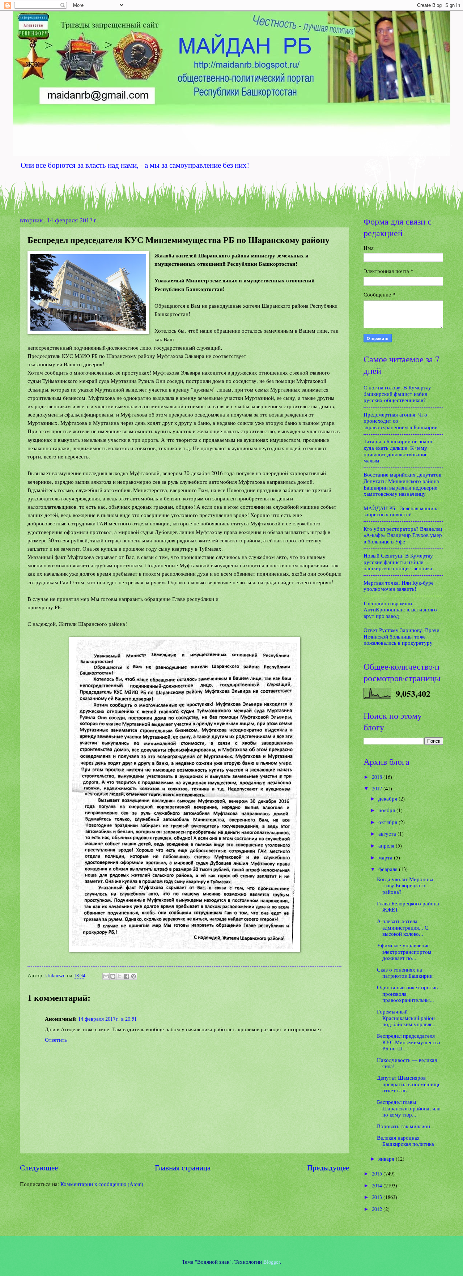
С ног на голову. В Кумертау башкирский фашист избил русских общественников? (397, 394)
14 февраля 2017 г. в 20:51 (107, 1018)
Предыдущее (328, 1167)
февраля (388, 868)
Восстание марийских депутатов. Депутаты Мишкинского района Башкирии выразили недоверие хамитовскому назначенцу (403, 484)
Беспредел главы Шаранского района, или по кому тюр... (409, 1108)
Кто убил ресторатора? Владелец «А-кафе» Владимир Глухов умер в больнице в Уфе (403, 535)
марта (386, 857)
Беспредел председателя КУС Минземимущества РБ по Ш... (408, 1042)
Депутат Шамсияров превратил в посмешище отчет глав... (409, 1084)
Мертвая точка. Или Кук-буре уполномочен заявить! (399, 586)
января (387, 1158)
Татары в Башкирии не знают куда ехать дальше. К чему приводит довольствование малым (398, 451)
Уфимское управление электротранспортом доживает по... (404, 951)
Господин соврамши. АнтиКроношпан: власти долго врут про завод (400, 609)
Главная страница (183, 1167)
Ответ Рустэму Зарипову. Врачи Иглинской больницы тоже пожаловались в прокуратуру (401, 636)
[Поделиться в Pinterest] (133, 976)
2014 (377, 1185)
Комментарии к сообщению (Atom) (101, 1183)
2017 (377, 788)
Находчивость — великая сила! (407, 1063)
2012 (377, 1208)
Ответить (56, 1039)
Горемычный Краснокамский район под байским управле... (407, 1018)
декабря (388, 798)
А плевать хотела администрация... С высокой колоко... (402, 927)
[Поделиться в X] (119, 976)
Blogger (271, 1261)
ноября (387, 810)
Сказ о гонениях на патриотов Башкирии (405, 973)
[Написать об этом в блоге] (112, 976)
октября (388, 821)
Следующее (39, 1167)
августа (388, 833)
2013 (377, 1196)
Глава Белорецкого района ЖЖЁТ (408, 906)
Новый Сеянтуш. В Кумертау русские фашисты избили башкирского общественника (398, 562)
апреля (387, 845)
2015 (377, 1173)
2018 (377, 776)
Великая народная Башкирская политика (405, 1141)
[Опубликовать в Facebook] (126, 976)
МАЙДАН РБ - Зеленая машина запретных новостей (401, 511)
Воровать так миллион (403, 1126)
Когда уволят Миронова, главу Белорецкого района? (406, 885)
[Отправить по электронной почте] (106, 976)
